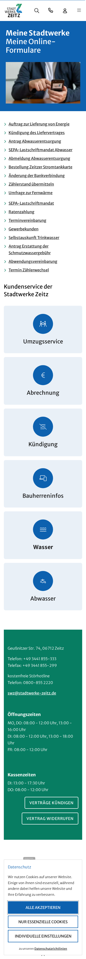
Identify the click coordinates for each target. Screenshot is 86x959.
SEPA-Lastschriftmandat (31, 203)
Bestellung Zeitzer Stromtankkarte (40, 167)
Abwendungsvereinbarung (33, 261)
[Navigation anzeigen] (79, 10)
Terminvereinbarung (27, 220)
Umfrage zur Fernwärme (31, 192)
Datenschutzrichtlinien (50, 948)
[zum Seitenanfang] (43, 955)
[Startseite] (13, 10)
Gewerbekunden (23, 229)
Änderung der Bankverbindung (37, 175)
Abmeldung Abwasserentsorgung (39, 158)
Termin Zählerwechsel (29, 270)
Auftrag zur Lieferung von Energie (39, 124)
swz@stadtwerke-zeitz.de (32, 693)
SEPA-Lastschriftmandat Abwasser (40, 149)
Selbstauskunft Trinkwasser (34, 237)
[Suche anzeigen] (37, 10)
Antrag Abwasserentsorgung (35, 141)
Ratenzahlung (21, 211)
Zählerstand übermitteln (31, 184)
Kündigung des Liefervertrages (37, 132)
